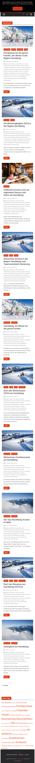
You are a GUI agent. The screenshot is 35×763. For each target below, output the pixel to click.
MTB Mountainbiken (21, 723)
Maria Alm (22, 69)
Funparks (27, 65)
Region (17, 71)
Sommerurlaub (6, 745)
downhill (19, 702)
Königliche (11, 69)
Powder (5, 71)
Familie (26, 64)
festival (3, 710)
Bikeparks (13, 702)
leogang (28, 715)
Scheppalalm (12, 73)
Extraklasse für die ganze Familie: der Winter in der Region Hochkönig (16, 55)
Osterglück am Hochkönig (16, 646)
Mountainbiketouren (6, 723)
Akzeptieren (17, 8)
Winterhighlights (22, 78)
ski (16, 73)
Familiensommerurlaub (9, 706)
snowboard (5, 738)
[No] (33, 6)
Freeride (14, 710)
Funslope (6, 67)
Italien (23, 715)
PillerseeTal (6, 726)
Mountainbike (9, 718)
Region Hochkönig (23, 71)
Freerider (18, 65)
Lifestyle (6, 120)
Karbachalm (28, 67)
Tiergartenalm (7, 78)
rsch (17, 61)
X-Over (12, 120)
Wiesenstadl (21, 211)
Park (2, 726)
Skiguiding (6, 74)
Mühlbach (27, 69)
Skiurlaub (15, 74)
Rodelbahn (6, 73)
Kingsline (6, 69)
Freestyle (12, 715)
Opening (30, 723)
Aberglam (7, 64)
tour (20, 745)
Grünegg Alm (11, 67)
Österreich (5, 748)
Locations (20, 49)
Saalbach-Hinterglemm (25, 726)
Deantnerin (21, 64)
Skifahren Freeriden (17, 734)
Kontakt (27, 754)
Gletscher (19, 715)
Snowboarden (21, 74)
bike (3, 702)
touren (23, 745)
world (31, 745)
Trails (27, 745)
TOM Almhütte (14, 211)
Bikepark (8, 702)
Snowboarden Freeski (8, 742)
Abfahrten (12, 64)
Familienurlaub (7, 65)
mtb (12, 722)
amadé (16, 64)
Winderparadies (14, 78)
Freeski (13, 49)
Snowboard (22, 387)
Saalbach (17, 726)
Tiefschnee (13, 76)
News (26, 49)
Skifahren (25, 73)
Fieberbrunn (8, 710)
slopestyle (25, 734)
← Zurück (5, 685)
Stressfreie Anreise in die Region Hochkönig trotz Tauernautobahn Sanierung (17, 261)
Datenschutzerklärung (11, 754)
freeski (22, 65)
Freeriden (13, 65)
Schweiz (24, 730)
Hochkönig (17, 67)
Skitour (10, 74)
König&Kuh (17, 204)
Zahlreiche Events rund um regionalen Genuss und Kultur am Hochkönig (16, 192)
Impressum (21, 754)
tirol (17, 745)
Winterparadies (7, 80)
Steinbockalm (7, 76)
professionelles (11, 71)
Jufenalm (23, 67)
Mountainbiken (24, 718)
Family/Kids (7, 49)
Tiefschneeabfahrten (21, 76)
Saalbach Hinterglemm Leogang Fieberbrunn (11, 730)
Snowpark (27, 74)
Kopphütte (16, 69)
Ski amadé (20, 73)
